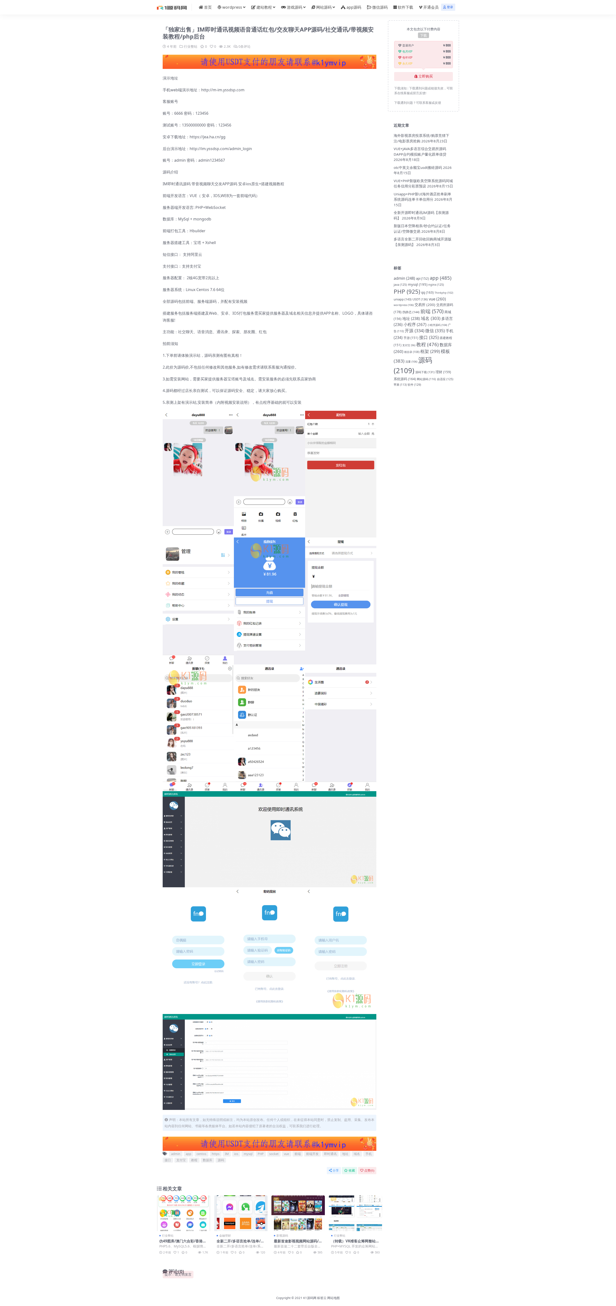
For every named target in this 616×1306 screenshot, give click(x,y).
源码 (221, 1160)
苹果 (400, 384)
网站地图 (333, 1298)
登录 (450, 7)
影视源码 (282, 1235)
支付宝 (181, 1160)
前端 (298, 1154)
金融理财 (225, 1235)
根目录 (411, 352)
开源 (414, 330)
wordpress (232, 7)
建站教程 (264, 7)
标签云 (322, 1298)
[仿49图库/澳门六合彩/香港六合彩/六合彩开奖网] (183, 1213)
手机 (369, 1154)
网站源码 (324, 7)
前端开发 (312, 1154)
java (400, 285)
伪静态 (410, 312)
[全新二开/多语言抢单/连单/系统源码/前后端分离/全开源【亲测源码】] (241, 1213)
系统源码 (405, 379)
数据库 (207, 1160)
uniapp (402, 299)
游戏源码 (294, 7)
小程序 (415, 324)
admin (175, 1154)
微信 (435, 330)
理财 (443, 372)
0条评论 (244, 46)
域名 (357, 1154)
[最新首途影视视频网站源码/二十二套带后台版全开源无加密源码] (298, 1213)
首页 (208, 7)
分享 (336, 1170)
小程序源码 (437, 325)
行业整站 (190, 46)
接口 (168, 1160)
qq (427, 292)
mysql (248, 1154)
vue (286, 1154)
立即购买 (425, 76)
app (188, 1154)
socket (274, 1154)
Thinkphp (444, 292)
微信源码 (380, 7)
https (215, 1154)
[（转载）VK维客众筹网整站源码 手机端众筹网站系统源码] (355, 1213)
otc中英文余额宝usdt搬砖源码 (418, 167)
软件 (414, 385)
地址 (345, 1154)
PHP (261, 1154)
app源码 (353, 7)
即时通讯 (330, 1154)
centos (201, 1154)
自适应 (445, 379)
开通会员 (431, 7)
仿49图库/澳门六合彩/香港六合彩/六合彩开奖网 (182, 1243)
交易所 (425, 304)
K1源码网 (309, 1298)
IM (227, 1154)
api (422, 278)
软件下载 (405, 7)
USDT (420, 299)
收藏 (352, 1170)
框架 (430, 351)
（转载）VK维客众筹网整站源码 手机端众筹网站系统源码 (355, 1243)
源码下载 (425, 372)
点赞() (369, 1170)
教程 (194, 1160)
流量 (411, 361)
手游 (411, 338)
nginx (436, 285)
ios (236, 1154)
